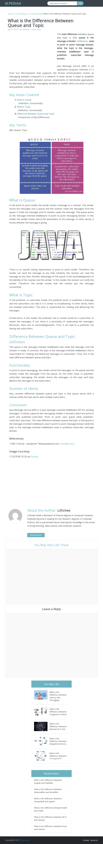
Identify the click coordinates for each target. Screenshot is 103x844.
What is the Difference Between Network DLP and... (58, 726)
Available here (67, 443)
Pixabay (34, 456)
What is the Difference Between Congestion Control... (58, 712)
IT (28, 13)
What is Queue (24, 99)
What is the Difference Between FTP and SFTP (58, 756)
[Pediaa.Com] (13, 3)
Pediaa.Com (24, 840)
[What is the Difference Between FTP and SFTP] (41, 756)
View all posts (36, 535)
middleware (82, 41)
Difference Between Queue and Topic (35, 113)
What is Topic (23, 106)
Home (10, 13)
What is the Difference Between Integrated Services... (58, 741)
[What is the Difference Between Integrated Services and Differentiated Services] (41, 741)
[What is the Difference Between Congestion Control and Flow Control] (41, 711)
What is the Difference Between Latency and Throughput (58, 696)
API (91, 69)
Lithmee (25, 29)
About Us (94, 840)
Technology (20, 13)
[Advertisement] (33, 51)
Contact (86, 840)
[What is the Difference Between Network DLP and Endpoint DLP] (41, 726)
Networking (36, 13)
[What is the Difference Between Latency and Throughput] (41, 694)
